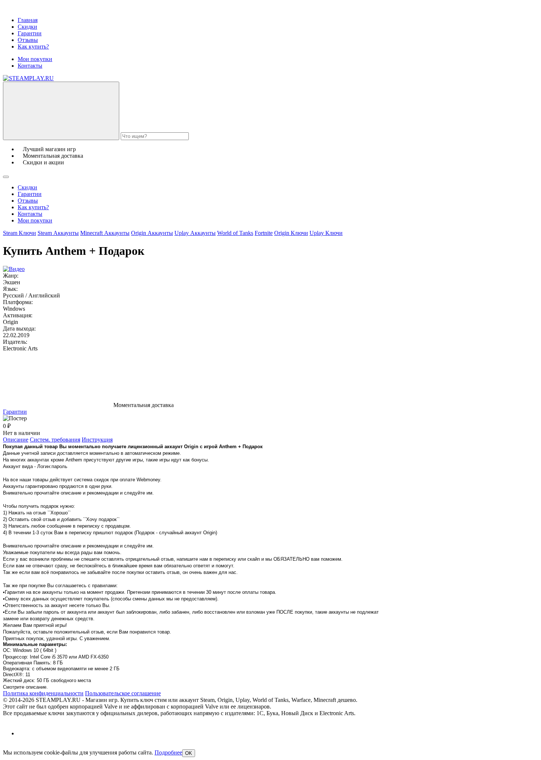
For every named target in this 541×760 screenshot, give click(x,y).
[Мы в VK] (24, 733)
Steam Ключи (19, 233)
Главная (28, 20)
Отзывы (28, 40)
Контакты (30, 66)
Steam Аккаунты (58, 233)
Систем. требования (55, 439)
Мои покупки (35, 59)
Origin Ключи (291, 233)
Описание (15, 439)
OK (188, 753)
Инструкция (97, 439)
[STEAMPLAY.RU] (28, 78)
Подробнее (168, 752)
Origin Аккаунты (152, 233)
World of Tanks (235, 233)
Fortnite (264, 233)
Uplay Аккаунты (195, 233)
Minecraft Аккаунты (105, 233)
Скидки (27, 27)
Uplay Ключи (326, 233)
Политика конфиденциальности (43, 693)
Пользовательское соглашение (123, 693)
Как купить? (33, 46)
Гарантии (30, 33)
